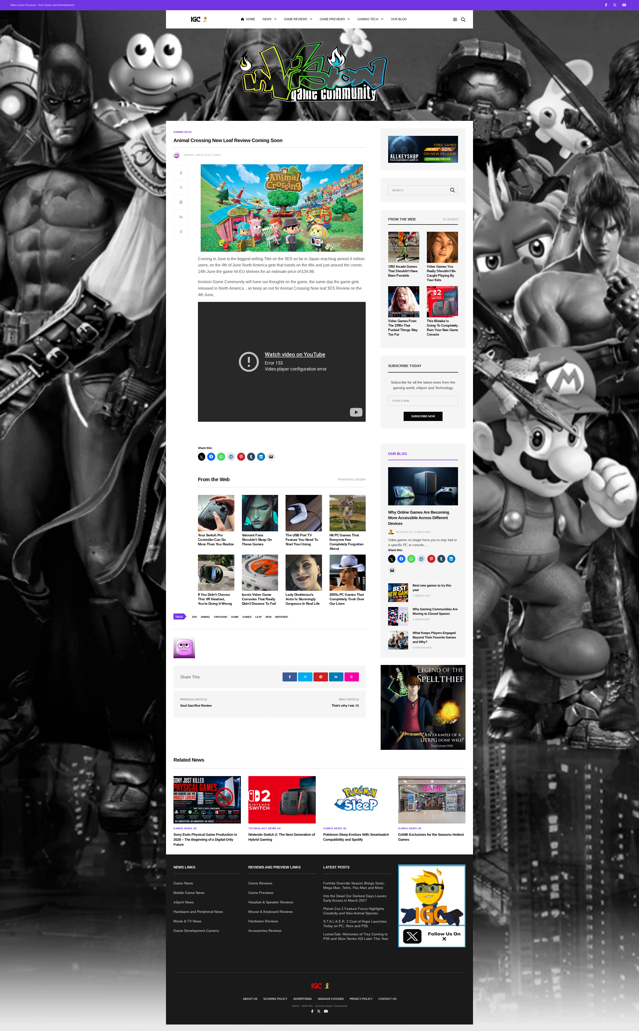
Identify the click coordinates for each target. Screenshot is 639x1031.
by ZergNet (450, 219)
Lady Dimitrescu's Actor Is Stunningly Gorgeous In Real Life (303, 599)
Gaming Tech (367, 19)
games (247, 617)
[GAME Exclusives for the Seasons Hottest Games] (432, 800)
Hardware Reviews (263, 921)
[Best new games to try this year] (398, 592)
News (267, 19)
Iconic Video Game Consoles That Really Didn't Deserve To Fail (259, 599)
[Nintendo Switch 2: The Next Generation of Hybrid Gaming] (282, 800)
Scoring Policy (275, 998)
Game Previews (332, 19)
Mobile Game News (188, 893)
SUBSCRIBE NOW (423, 416)
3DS (194, 617)
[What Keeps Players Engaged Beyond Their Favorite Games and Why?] (398, 640)
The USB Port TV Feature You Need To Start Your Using (302, 539)
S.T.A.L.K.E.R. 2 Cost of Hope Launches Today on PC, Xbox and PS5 (355, 923)
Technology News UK (264, 828)
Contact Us (387, 998)
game (235, 617)
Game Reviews (295, 19)
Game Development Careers (196, 931)
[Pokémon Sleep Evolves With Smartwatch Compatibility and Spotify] (357, 800)
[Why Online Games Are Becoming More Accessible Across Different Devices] (423, 486)
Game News (183, 883)
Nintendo (281, 617)
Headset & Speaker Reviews (270, 902)
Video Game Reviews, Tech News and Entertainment (42, 4)
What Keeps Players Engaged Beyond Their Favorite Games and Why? (434, 637)
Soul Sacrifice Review (196, 705)
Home (250, 19)
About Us (250, 998)
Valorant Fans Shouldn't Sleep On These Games (257, 539)
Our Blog (399, 19)
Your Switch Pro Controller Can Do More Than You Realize (216, 539)
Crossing (220, 617)
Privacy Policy (361, 998)
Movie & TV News (187, 921)
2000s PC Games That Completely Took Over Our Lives (346, 599)
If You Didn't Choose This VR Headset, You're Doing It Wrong (215, 599)
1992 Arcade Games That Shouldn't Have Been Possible (403, 271)
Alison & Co (404, 532)
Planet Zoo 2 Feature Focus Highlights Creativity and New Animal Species (353, 911)
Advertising (302, 998)
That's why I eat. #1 (345, 705)
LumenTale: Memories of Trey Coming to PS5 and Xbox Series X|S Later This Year (355, 936)
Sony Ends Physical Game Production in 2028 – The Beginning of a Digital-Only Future (205, 839)
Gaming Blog (182, 132)
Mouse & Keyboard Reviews (270, 912)
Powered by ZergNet (352, 479)
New (268, 617)
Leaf (258, 617)
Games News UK (185, 828)
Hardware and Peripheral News (198, 912)
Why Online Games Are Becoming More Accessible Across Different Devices (418, 518)
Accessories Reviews (265, 931)
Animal (205, 617)
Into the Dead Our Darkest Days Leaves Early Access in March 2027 (354, 898)
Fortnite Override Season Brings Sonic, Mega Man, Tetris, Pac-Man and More (354, 885)
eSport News (183, 902)
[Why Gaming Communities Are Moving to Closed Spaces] (398, 616)
